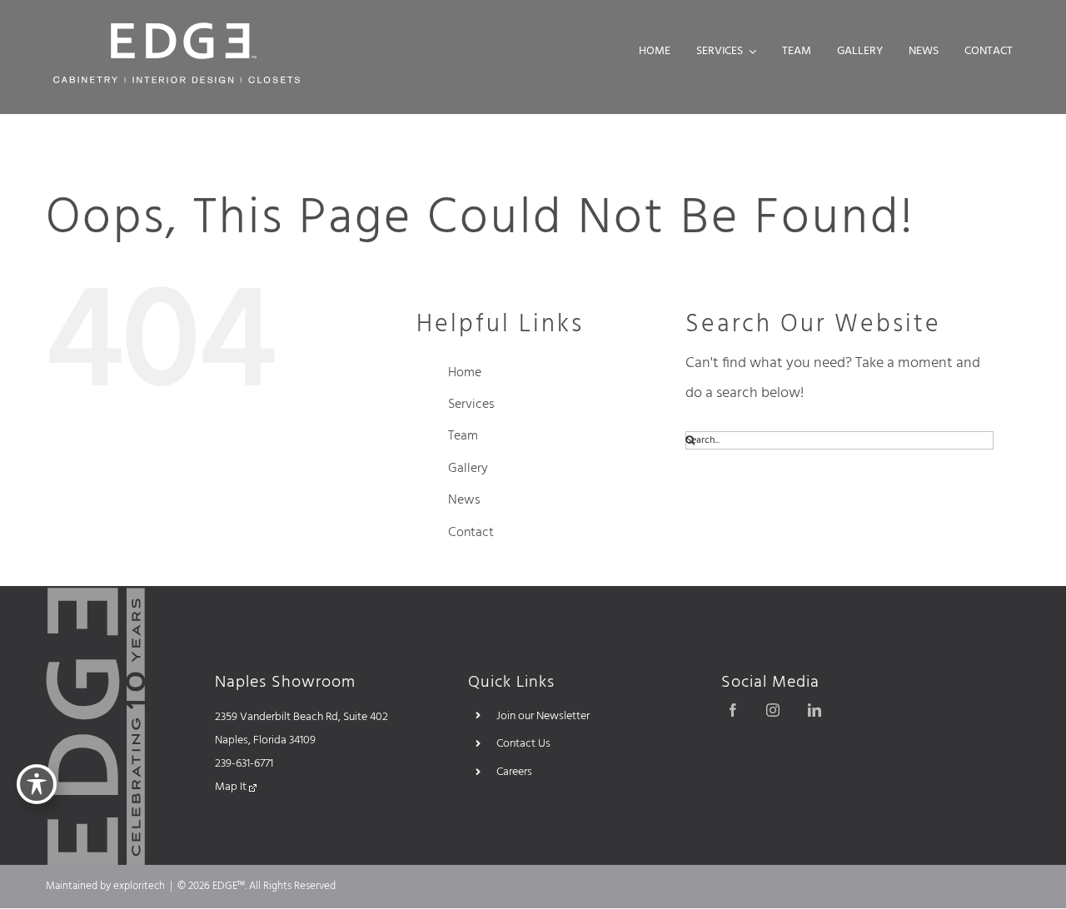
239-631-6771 (244, 763)
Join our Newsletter (543, 716)
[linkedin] (814, 710)
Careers (514, 772)
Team (463, 436)
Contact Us (523, 743)
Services (471, 404)
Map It (232, 787)
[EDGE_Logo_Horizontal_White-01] (176, 28)
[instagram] (773, 710)
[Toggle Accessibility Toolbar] (37, 784)
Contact (471, 533)
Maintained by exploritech (105, 886)
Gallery (468, 468)
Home (464, 373)
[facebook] (733, 710)
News (464, 500)
